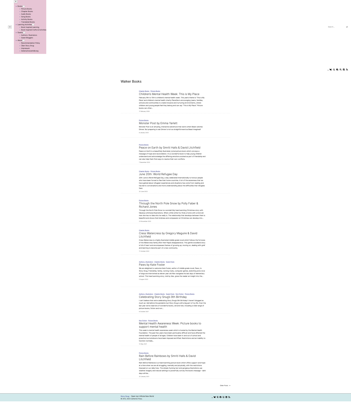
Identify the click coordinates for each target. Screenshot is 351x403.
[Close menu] (16, 1)
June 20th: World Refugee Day (158, 174)
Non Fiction (180, 294)
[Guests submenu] (24, 33)
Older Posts (225, 385)
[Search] (347, 27)
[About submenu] (23, 40)
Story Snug (125, 396)
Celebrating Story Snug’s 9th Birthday (163, 297)
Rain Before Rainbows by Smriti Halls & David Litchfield (167, 357)
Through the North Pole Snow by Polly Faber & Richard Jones (168, 205)
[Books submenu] (23, 6)
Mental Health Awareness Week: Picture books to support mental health (170, 325)
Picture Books (155, 91)
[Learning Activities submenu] (33, 25)
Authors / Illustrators (146, 262)
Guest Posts (170, 262)
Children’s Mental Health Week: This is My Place (169, 94)
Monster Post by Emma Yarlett (158, 123)
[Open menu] (10, 26)
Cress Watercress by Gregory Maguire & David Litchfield (168, 235)
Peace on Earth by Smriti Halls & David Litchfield (169, 147)
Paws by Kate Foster (152, 264)
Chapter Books (144, 91)
